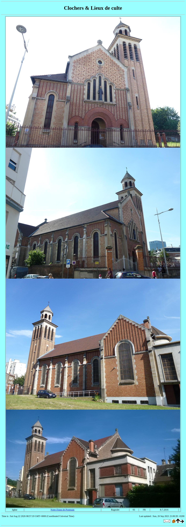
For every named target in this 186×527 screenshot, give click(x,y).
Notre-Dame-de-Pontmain (62, 510)
